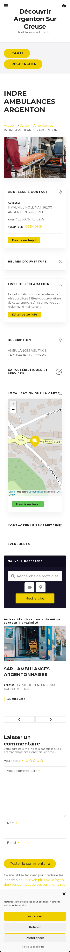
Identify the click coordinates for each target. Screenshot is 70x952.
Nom (9, 823)
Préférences (35, 938)
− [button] (13, 409)
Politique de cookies (33, 946)
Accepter (35, 916)
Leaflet (12, 491)
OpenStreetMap (36, 491)
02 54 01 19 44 (35, 226)
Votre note (12, 761)
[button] (64, 894)
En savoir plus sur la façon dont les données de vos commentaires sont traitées (34, 884)
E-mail (11, 843)
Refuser (35, 927)
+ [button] (13, 403)
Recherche (35, 598)
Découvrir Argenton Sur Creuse (35, 19)
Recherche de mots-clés (13, 576)
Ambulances (16, 699)
